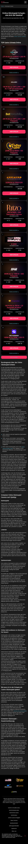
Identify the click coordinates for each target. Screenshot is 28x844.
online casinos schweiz (20, 36)
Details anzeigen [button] (13, 72)
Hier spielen (14, 67)
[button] (14, 357)
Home (2, 6)
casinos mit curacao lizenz (20, 710)
